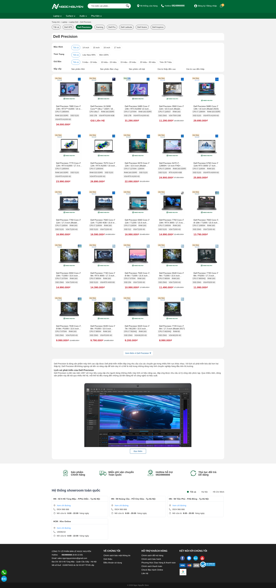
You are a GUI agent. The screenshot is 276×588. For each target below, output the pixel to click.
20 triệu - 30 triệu (148, 62)
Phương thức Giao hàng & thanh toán (158, 562)
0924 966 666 (63, 509)
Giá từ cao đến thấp (195, 69)
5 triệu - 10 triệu (90, 62)
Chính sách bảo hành (151, 559)
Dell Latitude (126, 27)
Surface (69, 16)
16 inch (106, 47)
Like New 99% (89, 55)
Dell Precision (84, 27)
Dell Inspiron (158, 27)
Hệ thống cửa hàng (148, 6)
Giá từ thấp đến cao (167, 69)
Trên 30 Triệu (166, 62)
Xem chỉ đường (64, 505)
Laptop (56, 16)
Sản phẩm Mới (78, 69)
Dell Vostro (142, 27)
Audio (82, 16)
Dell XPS (68, 27)
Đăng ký (201, 6)
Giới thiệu (107, 559)
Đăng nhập (212, 6)
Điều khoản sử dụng (112, 562)
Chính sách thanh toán (151, 566)
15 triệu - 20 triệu (128, 62)
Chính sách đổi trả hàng (152, 555)
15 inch (96, 47)
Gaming (99, 27)
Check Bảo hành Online (152, 570)
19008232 (61, 532)
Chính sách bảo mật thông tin (116, 555)
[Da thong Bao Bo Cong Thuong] (207, 566)
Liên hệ (144, 573)
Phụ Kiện (95, 16)
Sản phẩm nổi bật (137, 69)
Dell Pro (112, 27)
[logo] (67, 6)
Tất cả (56, 27)
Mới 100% (104, 55)
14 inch (86, 47)
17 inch (117, 47)
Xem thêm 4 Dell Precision (137, 353)
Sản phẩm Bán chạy (109, 69)
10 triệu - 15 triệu (109, 62)
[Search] (126, 5)
